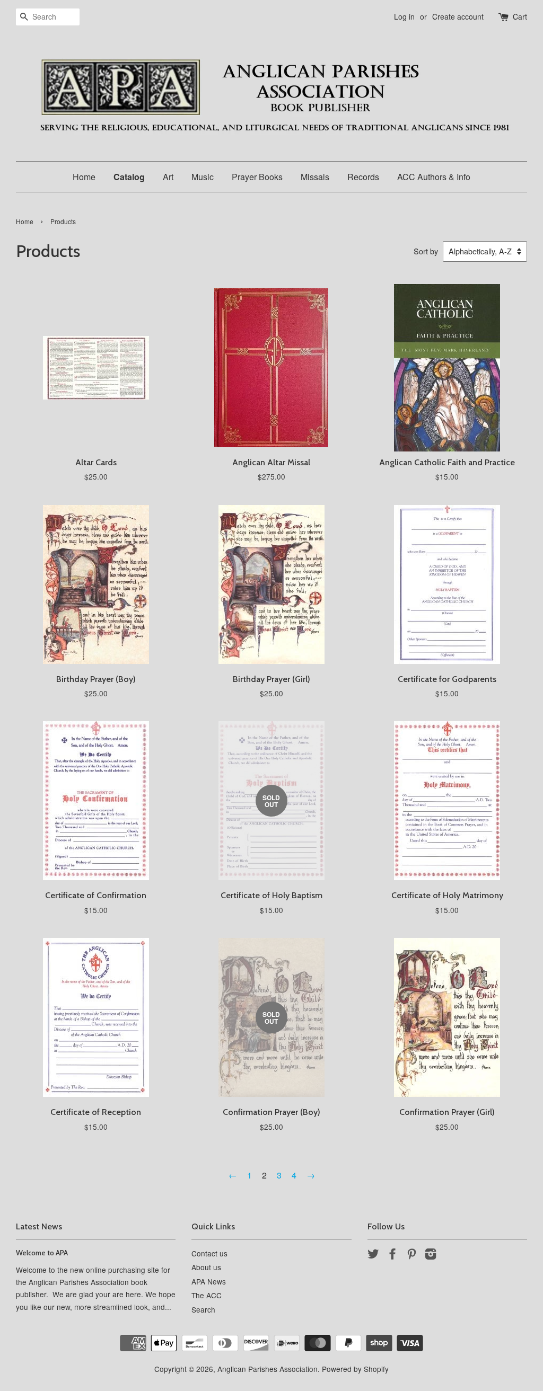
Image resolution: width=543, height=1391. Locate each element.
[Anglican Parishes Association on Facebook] (392, 1255)
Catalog (129, 177)
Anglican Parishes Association (267, 1368)
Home (84, 177)
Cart (520, 16)
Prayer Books (257, 177)
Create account (458, 16)
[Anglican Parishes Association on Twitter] (373, 1255)
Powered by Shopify (355, 1368)
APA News (208, 1281)
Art (168, 177)
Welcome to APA (42, 1252)
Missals (315, 177)
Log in (404, 16)
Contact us (209, 1253)
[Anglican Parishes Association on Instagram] (430, 1255)
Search (203, 1309)
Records (363, 177)
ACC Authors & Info (433, 177)
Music (202, 177)
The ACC (206, 1295)
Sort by (426, 250)
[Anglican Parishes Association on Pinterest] (411, 1255)
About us (206, 1267)
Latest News (39, 1226)
